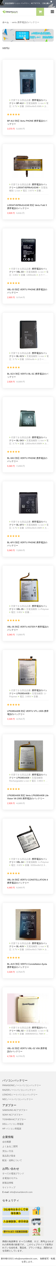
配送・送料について (12, 1160)
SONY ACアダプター (12, 1114)
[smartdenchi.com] (14, 11)
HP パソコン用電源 (11, 1128)
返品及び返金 (8, 1155)
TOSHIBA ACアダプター (14, 1119)
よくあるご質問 (10, 1146)
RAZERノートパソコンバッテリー (19, 1090)
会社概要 (6, 1142)
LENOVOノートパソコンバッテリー (19, 1094)
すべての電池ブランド (13, 1173)
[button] (40, 12)
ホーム (5, 22)
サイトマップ (8, 1187)
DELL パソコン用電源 (12, 1124)
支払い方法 (7, 1151)
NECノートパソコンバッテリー (17, 1099)
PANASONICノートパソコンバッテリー (21, 1085)
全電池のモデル (10, 1178)
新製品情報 (7, 1183)
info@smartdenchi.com (21, 1192)
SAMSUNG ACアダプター (15, 1110)
